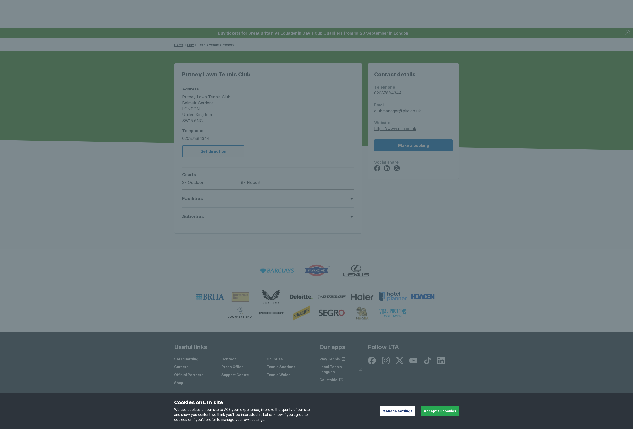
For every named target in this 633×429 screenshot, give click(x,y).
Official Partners (188, 375)
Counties (275, 359)
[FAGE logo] (316, 270)
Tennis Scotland (281, 367)
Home (178, 44)
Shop (178, 383)
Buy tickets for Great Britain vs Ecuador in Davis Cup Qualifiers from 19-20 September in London (313, 33)
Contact (228, 359)
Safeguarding (186, 359)
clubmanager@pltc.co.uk (397, 110)
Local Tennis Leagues (330, 369)
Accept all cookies (440, 411)
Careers (181, 367)
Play (190, 44)
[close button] (627, 33)
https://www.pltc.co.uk (395, 128)
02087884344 (388, 92)
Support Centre (235, 375)
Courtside (328, 380)
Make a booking (413, 145)
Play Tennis (329, 359)
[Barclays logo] (276, 270)
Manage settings (398, 411)
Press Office (232, 367)
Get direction (213, 151)
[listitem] (210, 297)
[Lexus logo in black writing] (356, 270)
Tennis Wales (279, 375)
